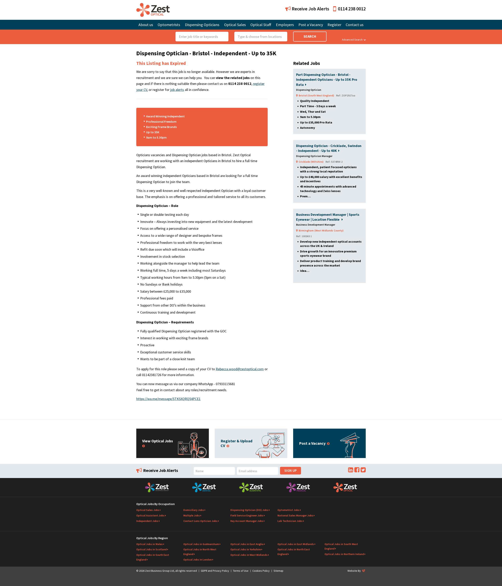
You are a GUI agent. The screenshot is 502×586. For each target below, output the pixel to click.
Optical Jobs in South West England (341, 546)
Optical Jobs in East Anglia (247, 544)
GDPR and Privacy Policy (215, 570)
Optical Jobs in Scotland (151, 549)
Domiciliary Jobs (193, 510)
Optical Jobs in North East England (293, 552)
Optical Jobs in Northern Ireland (344, 554)
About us (145, 24)
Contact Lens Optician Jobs (200, 521)
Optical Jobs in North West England (199, 552)
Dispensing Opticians (202, 24)
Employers (285, 24)
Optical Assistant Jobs (150, 515)
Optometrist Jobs (288, 510)
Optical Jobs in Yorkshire (245, 549)
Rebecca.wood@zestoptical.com (240, 369)
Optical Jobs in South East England (152, 557)
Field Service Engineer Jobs (246, 515)
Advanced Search (352, 39)
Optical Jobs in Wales (149, 544)
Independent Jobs (147, 521)
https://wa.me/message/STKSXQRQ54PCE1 (168, 398)
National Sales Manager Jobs (295, 515)
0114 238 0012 (352, 9)
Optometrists (169, 24)
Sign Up (290, 470)
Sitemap (278, 570)
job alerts (177, 89)
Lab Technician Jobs (290, 521)
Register (334, 24)
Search (310, 36)
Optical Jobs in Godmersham (201, 544)
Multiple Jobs (191, 515)
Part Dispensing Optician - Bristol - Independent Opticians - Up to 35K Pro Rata (326, 79)
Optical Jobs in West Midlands (248, 555)
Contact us (354, 24)
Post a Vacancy (310, 24)
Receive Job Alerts (310, 9)
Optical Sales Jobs (147, 510)
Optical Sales (235, 24)
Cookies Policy (261, 570)
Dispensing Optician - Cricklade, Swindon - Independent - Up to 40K (328, 148)
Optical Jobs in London (197, 559)
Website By (356, 570)
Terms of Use (240, 570)
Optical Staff (260, 24)
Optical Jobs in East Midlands (295, 544)
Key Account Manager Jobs (246, 521)
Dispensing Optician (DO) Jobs (249, 510)
